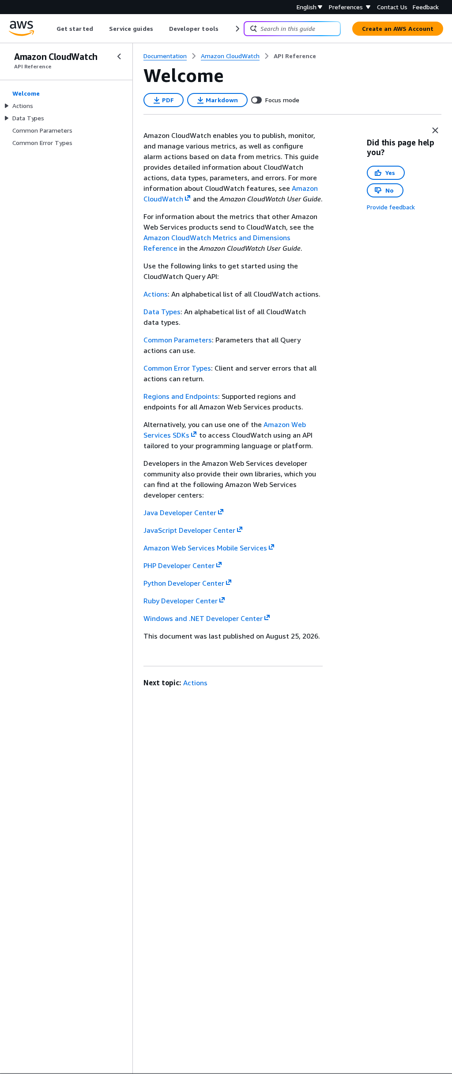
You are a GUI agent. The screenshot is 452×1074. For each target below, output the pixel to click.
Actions (155, 294)
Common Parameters (177, 339)
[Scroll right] (236, 29)
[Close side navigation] (119, 56)
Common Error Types (177, 368)
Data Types (162, 311)
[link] (295, 56)
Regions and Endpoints (180, 396)
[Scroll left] (50, 29)
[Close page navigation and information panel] (435, 130)
